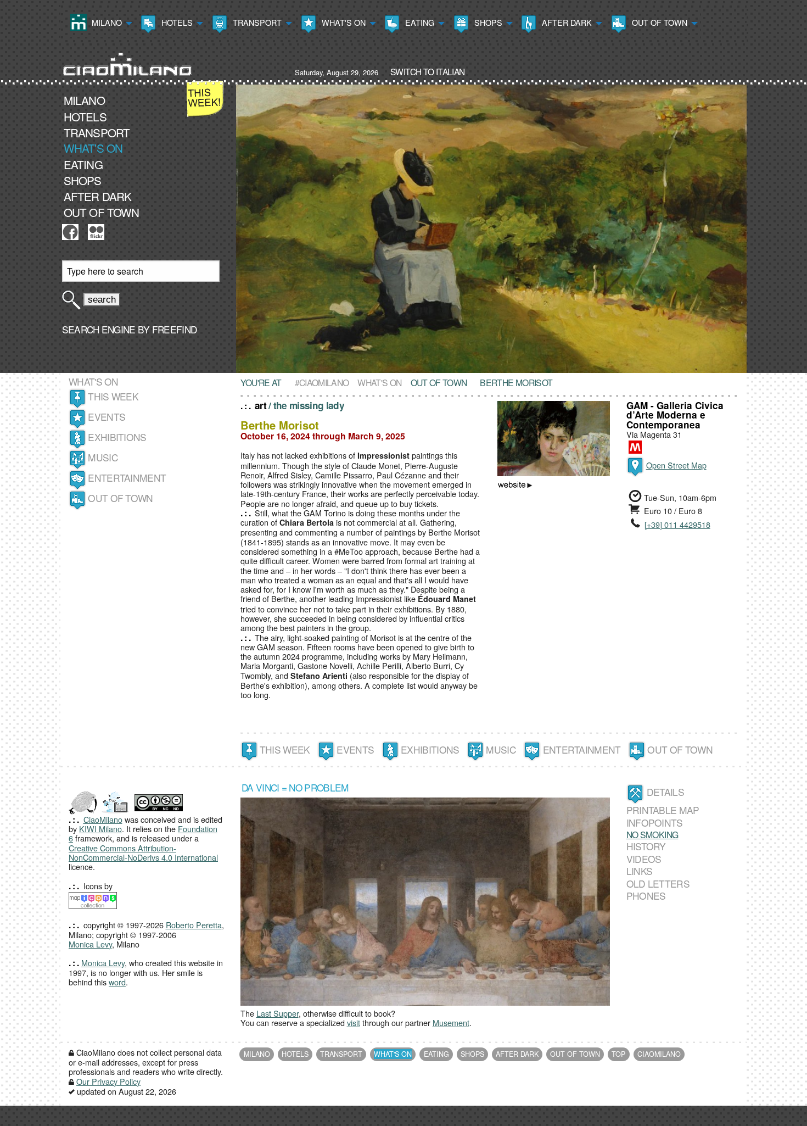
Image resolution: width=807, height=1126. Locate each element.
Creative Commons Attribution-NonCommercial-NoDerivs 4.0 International (143, 852)
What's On (343, 22)
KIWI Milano (100, 828)
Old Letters (658, 883)
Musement (451, 1022)
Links (639, 871)
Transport (256, 22)
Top (618, 1054)
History (646, 846)
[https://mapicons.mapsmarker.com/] (93, 899)
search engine (99, 329)
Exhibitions (117, 437)
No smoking (652, 834)
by (166, 329)
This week (113, 396)
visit (353, 1022)
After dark (566, 22)
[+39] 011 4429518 (677, 524)
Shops (487, 22)
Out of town (658, 22)
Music (103, 457)
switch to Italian (427, 71)
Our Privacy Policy (108, 1081)
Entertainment (127, 477)
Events (106, 416)
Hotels (176, 22)
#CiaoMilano (322, 382)
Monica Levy (90, 944)
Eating (418, 22)
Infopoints (654, 822)
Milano (105, 22)
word (117, 982)
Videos (644, 859)
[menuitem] (100, 23)
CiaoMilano (102, 819)
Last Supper (277, 1013)
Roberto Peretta (194, 924)
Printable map (662, 810)
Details (665, 792)
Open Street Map (676, 465)
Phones (646, 895)
